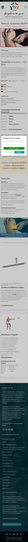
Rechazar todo (8, 152)
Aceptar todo (14, 148)
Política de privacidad (17, 144)
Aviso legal (9, 144)
